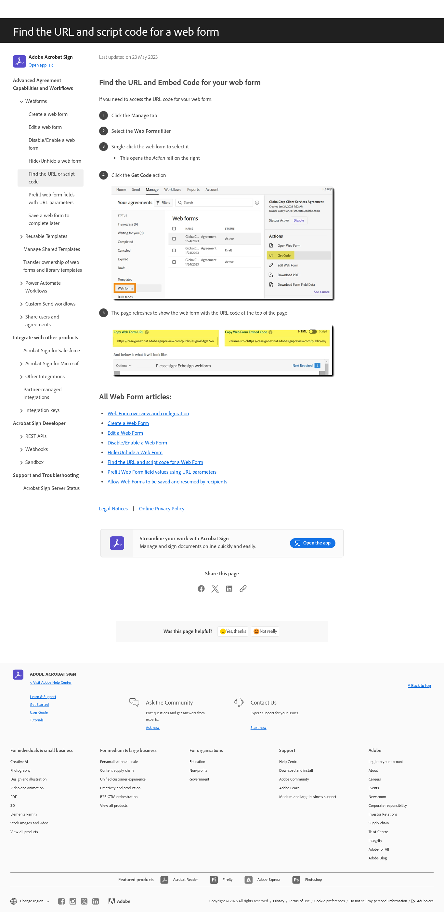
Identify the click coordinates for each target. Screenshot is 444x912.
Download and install (296, 770)
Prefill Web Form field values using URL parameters (162, 472)
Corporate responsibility (388, 805)
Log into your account (386, 761)
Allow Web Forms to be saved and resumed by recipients (167, 482)
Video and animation (27, 788)
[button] (51, 101)
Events (374, 788)
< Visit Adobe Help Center (51, 682)
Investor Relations (383, 814)
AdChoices (425, 901)
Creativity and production (120, 788)
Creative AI (19, 761)
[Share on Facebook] (201, 591)
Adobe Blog (378, 858)
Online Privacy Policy (161, 509)
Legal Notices (113, 509)
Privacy (278, 901)
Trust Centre (378, 832)
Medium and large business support (307, 796)
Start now (259, 727)
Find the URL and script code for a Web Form (155, 462)
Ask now (153, 727)
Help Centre (288, 761)
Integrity (375, 840)
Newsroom (377, 796)
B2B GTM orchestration (118, 796)
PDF (13, 796)
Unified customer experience (123, 779)
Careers (375, 779)
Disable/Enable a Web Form (137, 443)
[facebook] (61, 901)
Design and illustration (28, 779)
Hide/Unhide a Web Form (135, 452)
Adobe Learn (289, 788)
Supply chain (379, 823)
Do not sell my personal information (378, 901)
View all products (24, 832)
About (373, 770)
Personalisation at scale (119, 761)
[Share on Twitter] (215, 591)
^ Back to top (419, 685)
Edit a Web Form (125, 433)
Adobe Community (294, 779)
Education (197, 761)
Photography (20, 770)
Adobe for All (379, 849)
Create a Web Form (128, 423)
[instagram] (73, 901)
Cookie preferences (329, 901)
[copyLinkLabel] (243, 591)
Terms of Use (299, 901)
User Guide (39, 712)
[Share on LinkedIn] (229, 591)
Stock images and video (29, 823)
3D (12, 805)
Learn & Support (43, 696)
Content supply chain (117, 770)
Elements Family (23, 814)
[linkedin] (95, 901)
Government (199, 779)
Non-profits (198, 770)
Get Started (39, 704)
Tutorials (37, 720)
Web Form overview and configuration (148, 413)
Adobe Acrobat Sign (51, 57)
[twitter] (84, 901)
